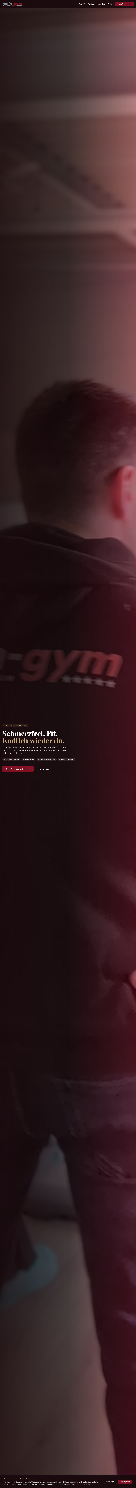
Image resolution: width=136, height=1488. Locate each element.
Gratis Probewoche (124, 4)
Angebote (91, 4)
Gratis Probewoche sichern (16, 769)
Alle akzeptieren (125, 1482)
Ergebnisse (101, 4)
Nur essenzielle (110, 1482)
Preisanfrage (43, 769)
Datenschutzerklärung (81, 1484)
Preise (110, 4)
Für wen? (82, 4)
